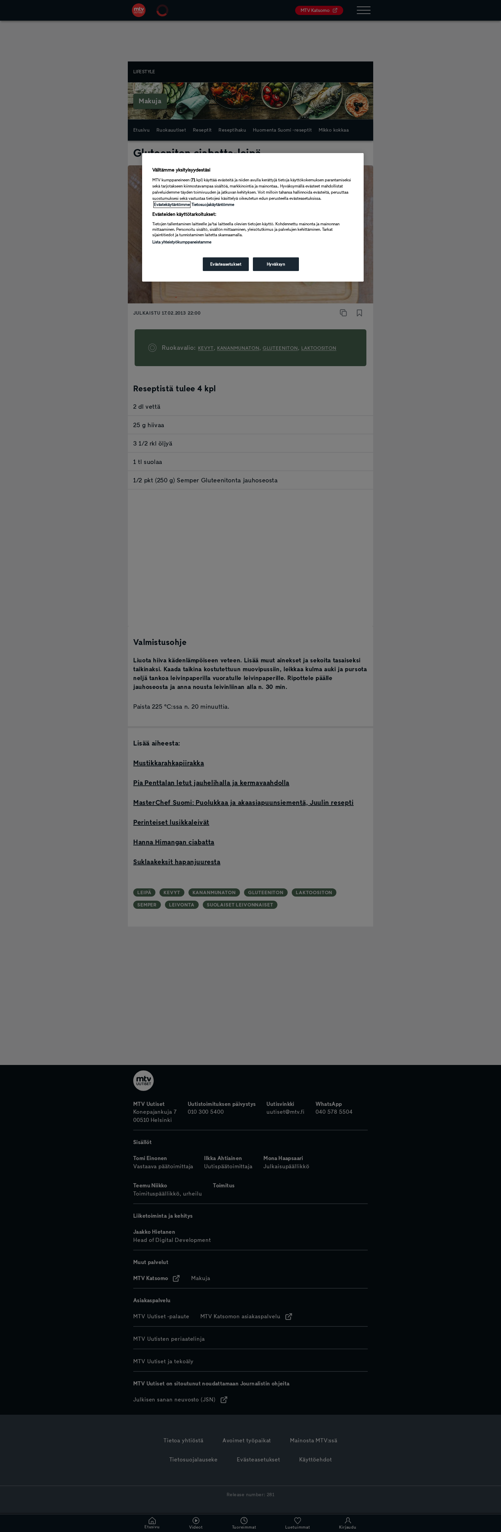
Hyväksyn (276, 264)
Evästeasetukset (226, 264)
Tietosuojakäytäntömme (213, 204)
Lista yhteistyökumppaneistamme (181, 242)
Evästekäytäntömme (172, 204)
